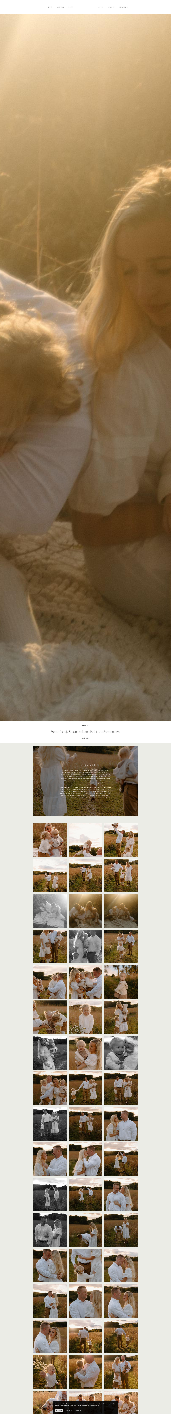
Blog (70, 7)
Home (50, 7)
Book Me (111, 7)
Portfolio (123, 7)
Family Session (85, 738)
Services (60, 7)
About (101, 7)
